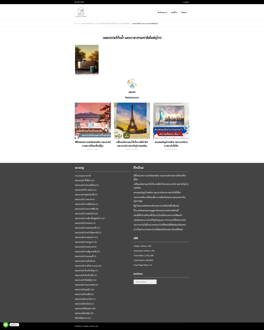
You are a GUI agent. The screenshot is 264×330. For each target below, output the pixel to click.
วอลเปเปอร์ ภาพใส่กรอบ (85, 204)
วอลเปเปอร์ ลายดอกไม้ (84, 213)
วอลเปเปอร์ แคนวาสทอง (85, 284)
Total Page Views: (141, 265)
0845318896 (80, 2)
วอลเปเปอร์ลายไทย (83, 303)
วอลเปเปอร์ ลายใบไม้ (83, 261)
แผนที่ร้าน (174, 12)
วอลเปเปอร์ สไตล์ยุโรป (84, 280)
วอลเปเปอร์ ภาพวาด (83, 199)
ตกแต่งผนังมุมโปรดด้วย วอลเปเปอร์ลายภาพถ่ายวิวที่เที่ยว (157, 192)
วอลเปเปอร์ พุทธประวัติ (84, 194)
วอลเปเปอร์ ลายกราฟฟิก (85, 208)
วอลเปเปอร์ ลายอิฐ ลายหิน (86, 251)
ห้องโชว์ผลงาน (162, 12)
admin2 (132, 91)
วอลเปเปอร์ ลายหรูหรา (84, 242)
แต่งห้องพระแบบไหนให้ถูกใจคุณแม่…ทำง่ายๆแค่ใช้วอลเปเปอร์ (160, 220)
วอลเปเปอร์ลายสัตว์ (83, 294)
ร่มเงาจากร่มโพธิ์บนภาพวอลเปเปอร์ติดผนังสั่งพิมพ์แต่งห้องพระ (160, 224)
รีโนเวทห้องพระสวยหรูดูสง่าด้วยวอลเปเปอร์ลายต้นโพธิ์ (156, 210)
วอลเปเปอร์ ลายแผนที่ (84, 256)
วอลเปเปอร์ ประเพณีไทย (85, 185)
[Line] (6, 324)
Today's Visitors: (141, 246)
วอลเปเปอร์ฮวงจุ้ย (82, 313)
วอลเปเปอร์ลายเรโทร (84, 299)
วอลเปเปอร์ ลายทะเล (83, 223)
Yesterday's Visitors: (142, 250)
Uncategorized (81, 175)
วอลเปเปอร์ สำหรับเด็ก (84, 275)
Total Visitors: (140, 260)
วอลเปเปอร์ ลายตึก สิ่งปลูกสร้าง (88, 218)
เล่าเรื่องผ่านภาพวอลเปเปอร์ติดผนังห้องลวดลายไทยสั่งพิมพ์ (158, 229)
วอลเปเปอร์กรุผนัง (82, 289)
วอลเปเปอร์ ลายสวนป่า (84, 237)
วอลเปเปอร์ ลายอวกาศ (84, 246)
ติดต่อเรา (184, 12)
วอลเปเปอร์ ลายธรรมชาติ (85, 227)
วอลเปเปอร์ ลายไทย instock (86, 265)
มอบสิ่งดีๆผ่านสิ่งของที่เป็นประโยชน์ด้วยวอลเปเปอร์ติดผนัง (158, 215)
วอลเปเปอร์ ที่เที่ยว (82, 180)
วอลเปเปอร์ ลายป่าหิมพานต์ (86, 232)
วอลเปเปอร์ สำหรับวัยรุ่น (85, 270)
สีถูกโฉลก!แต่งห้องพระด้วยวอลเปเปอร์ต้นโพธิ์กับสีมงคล (156, 205)
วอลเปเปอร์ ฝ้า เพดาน (84, 189)
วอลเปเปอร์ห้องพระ (83, 308)
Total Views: (139, 255)
